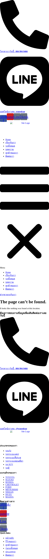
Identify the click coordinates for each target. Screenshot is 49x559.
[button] (24, 214)
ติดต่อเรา (9, 156)
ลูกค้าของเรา (11, 153)
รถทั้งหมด (10, 146)
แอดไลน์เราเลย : (12, 111)
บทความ (9, 149)
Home (8, 139)
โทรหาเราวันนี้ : (14, 51)
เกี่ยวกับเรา (10, 142)
